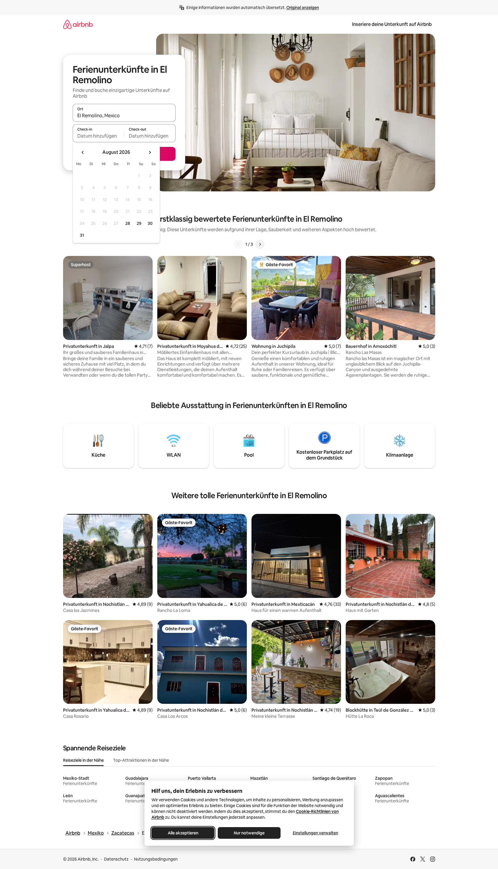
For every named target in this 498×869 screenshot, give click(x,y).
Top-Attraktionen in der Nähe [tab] (141, 760)
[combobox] (124, 115)
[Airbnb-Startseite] (78, 24)
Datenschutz (116, 859)
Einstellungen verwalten (315, 833)
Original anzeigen (302, 7)
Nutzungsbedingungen (156, 859)
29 (139, 223)
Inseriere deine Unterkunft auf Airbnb (392, 24)
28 (127, 223)
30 (150, 223)
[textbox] (98, 135)
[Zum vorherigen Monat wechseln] (83, 152)
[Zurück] (238, 244)
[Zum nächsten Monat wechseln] (149, 152)
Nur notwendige (249, 833)
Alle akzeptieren (182, 833)
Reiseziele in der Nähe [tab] (83, 760)
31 (82, 235)
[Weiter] (260, 244)
